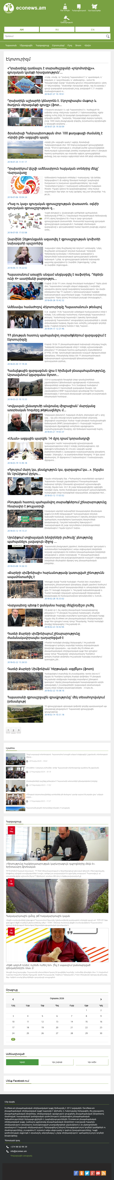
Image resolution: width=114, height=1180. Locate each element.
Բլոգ (70, 45)
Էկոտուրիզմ (58, 45)
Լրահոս (10, 748)
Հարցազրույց (42, 45)
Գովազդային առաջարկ (21, 1155)
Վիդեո (87, 45)
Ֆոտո (78, 45)
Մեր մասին (10, 1102)
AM (22, 29)
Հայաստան (11, 45)
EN (92, 29)
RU (57, 29)
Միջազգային (26, 45)
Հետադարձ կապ (12, 1140)
